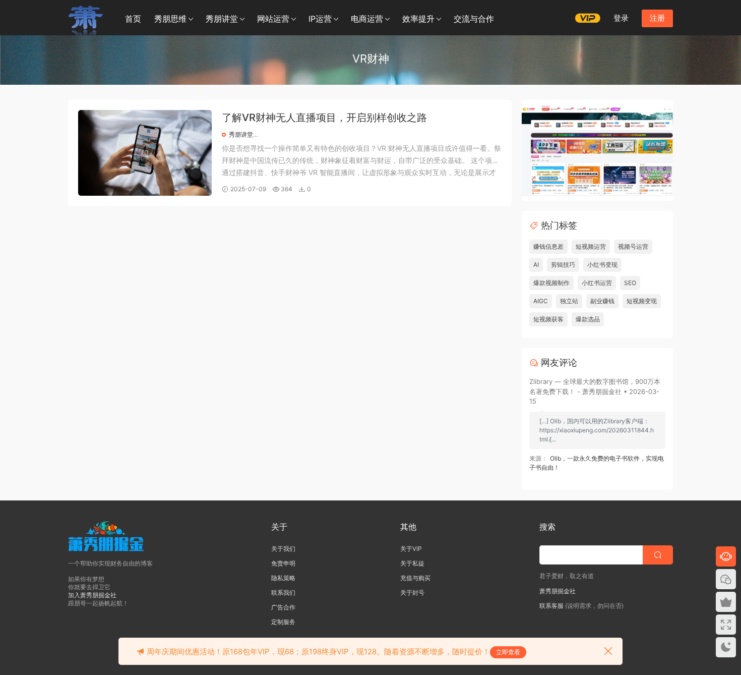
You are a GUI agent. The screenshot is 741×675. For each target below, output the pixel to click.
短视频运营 (591, 246)
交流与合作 (474, 19)
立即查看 (508, 652)
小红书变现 (602, 264)
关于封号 (412, 592)
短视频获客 (548, 319)
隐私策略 (283, 578)
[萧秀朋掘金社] (85, 17)
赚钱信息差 (548, 246)
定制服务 (283, 622)
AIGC (540, 301)
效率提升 (418, 19)
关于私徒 (412, 563)
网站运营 (273, 19)
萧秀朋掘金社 (557, 591)
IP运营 (320, 19)
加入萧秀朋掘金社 (92, 595)
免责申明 (283, 563)
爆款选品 (588, 319)
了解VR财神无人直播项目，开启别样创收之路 (324, 117)
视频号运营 (633, 246)
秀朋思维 (170, 19)
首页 (133, 19)
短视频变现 (642, 301)
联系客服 (551, 605)
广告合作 (283, 607)
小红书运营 (597, 283)
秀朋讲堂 (222, 19)
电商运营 (367, 19)
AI (536, 264)
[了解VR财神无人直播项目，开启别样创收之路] (145, 153)
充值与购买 (415, 578)
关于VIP (411, 548)
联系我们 (283, 592)
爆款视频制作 (551, 283)
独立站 (569, 301)
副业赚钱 (602, 301)
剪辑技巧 (563, 264)
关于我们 (283, 548)
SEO (630, 283)
